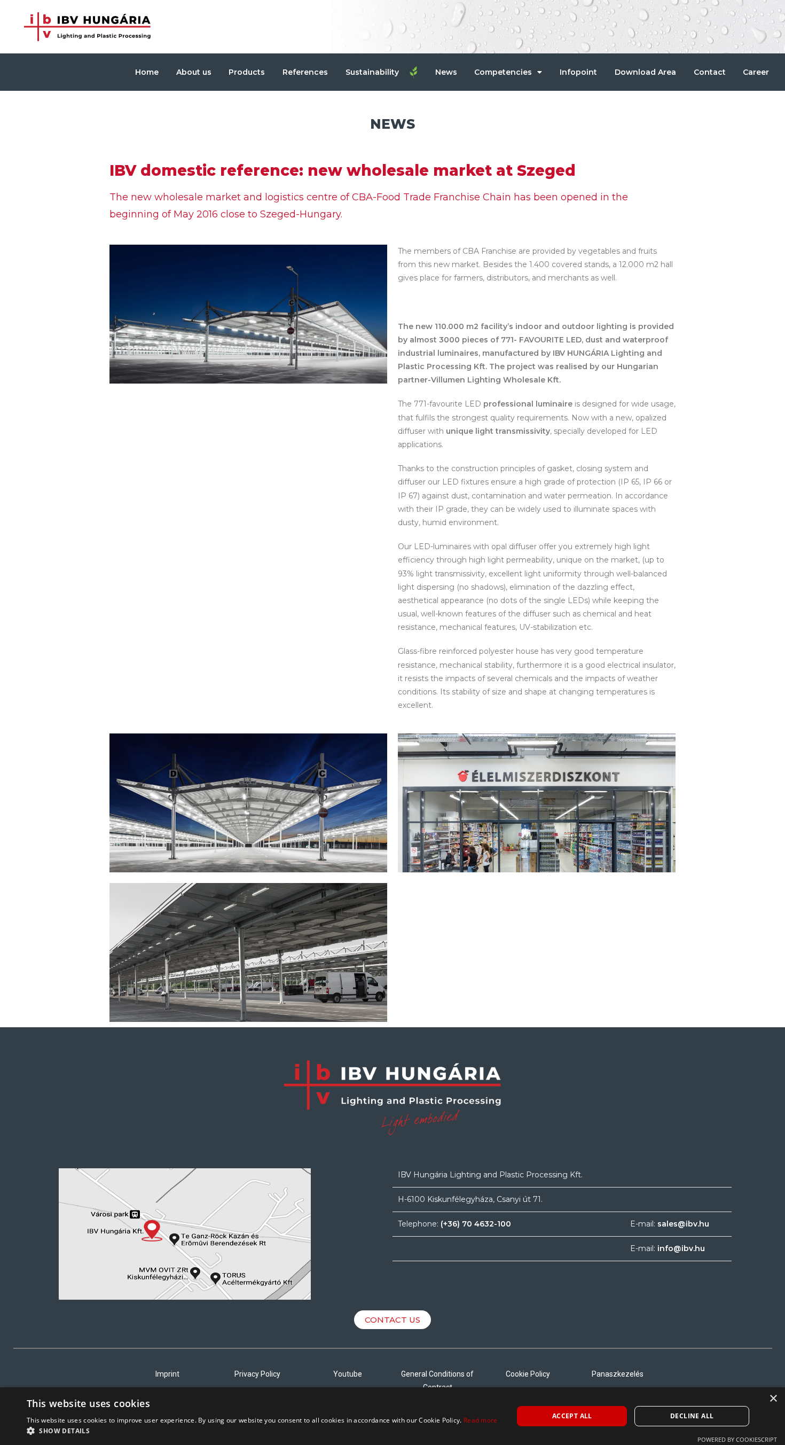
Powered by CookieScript (737, 1439)
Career (756, 72)
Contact (710, 72)
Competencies (503, 72)
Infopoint (578, 72)
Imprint (167, 1374)
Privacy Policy (257, 1374)
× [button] (773, 1399)
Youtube (347, 1374)
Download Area (645, 72)
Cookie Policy (528, 1374)
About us (193, 72)
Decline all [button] (691, 1415)
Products (247, 72)
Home (147, 72)
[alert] (392, 1416)
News (446, 72)
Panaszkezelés (617, 1374)
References (305, 72)
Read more (481, 1420)
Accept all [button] (572, 1415)
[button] (262, 1431)
